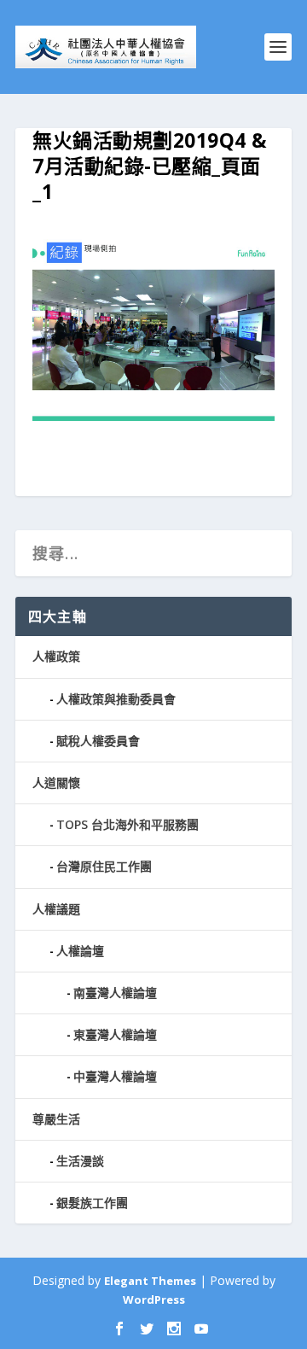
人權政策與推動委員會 (116, 699)
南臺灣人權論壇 (115, 992)
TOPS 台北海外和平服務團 (127, 824)
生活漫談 (80, 1161)
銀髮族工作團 (92, 1202)
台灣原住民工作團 (104, 866)
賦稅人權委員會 (98, 741)
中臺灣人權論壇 (115, 1076)
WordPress (154, 1299)
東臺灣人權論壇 (115, 1034)
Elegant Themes (150, 1280)
